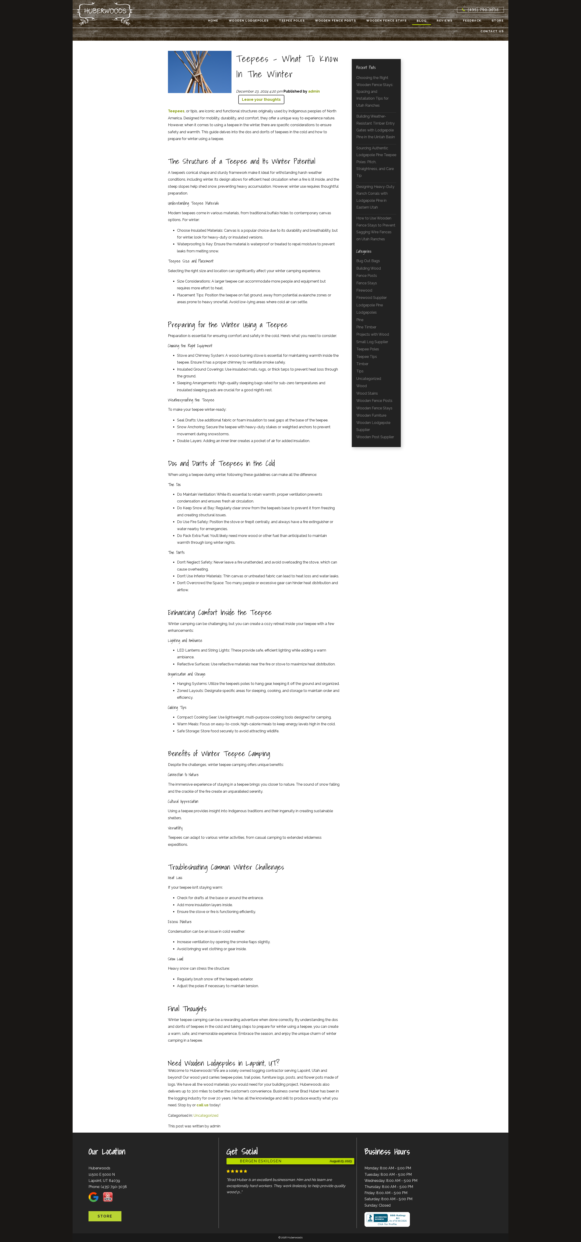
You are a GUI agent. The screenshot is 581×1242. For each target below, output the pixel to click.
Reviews (445, 20)
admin (314, 91)
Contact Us (492, 31)
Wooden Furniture (371, 415)
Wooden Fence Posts (335, 20)
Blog (421, 20)
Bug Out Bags (368, 261)
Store (498, 20)
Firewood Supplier (371, 297)
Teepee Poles (292, 20)
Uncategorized (206, 1115)
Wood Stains (367, 393)
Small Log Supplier (372, 342)
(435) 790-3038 (114, 1187)
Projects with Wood (372, 334)
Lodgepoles (366, 312)
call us (203, 1105)
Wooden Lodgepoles (249, 20)
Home (213, 20)
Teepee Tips (366, 356)
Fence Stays (366, 283)
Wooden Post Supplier (375, 437)
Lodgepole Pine (369, 305)
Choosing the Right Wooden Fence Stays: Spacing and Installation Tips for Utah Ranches (374, 92)
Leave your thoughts (261, 99)
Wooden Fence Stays (386, 20)
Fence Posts (366, 275)
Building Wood (368, 268)
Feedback (472, 20)
